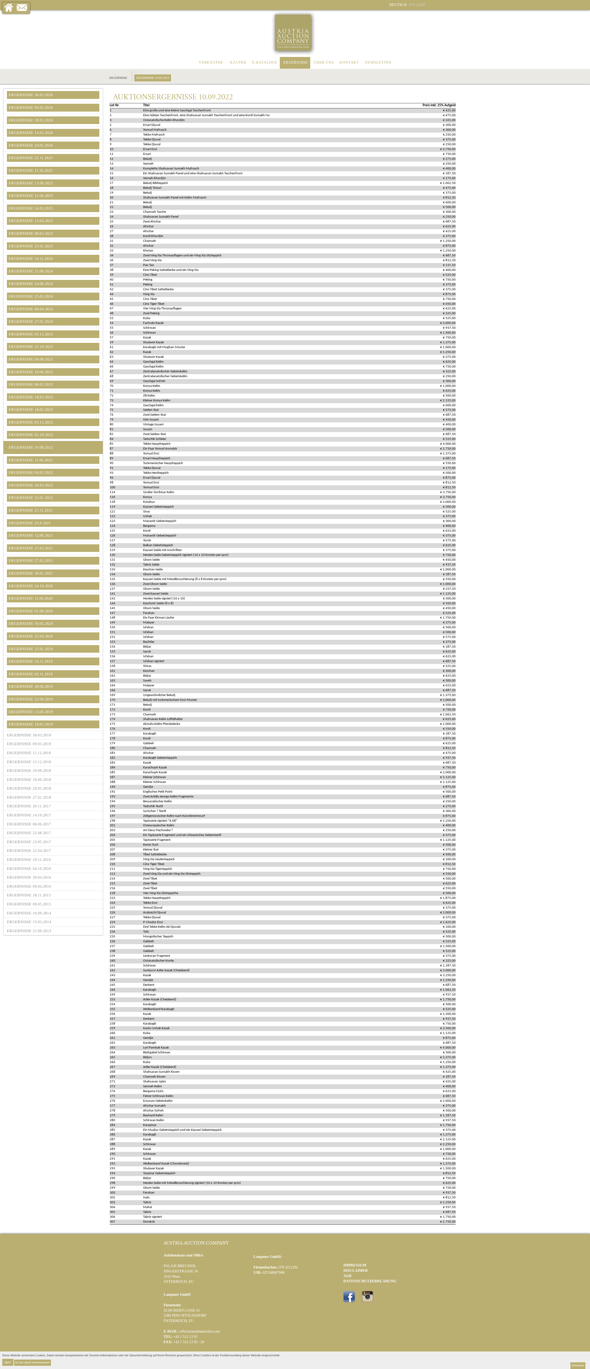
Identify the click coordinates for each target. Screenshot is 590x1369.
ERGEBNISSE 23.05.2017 (29, 842)
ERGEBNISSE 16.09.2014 (29, 913)
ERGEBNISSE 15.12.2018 (29, 762)
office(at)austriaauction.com (200, 1331)
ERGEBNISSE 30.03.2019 (29, 735)
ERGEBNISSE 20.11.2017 (29, 806)
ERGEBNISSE (295, 62)
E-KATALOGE (264, 62)
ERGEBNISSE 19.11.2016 (29, 860)
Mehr (8, 1362)
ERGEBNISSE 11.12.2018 (29, 753)
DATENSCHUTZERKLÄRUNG (369, 1281)
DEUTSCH (398, 5)
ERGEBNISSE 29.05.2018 (29, 788)
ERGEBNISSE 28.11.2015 (29, 895)
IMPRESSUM (354, 1265)
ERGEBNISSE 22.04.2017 (29, 851)
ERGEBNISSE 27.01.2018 (29, 797)
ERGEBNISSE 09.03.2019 (29, 744)
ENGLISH (417, 5)
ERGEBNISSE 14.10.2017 (29, 815)
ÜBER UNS (324, 62)
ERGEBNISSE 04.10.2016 (29, 869)
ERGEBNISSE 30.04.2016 (29, 877)
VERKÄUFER (211, 62)
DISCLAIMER (355, 1270)
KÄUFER (238, 62)
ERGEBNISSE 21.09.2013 (29, 931)
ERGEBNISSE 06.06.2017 (29, 824)
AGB (347, 1276)
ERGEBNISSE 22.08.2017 (29, 833)
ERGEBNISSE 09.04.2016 (29, 886)
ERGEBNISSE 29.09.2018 (29, 771)
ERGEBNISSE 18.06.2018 (29, 780)
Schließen (578, 1365)
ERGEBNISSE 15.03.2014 (29, 922)
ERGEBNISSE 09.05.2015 (29, 904)
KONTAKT (349, 62)
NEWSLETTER (378, 62)
